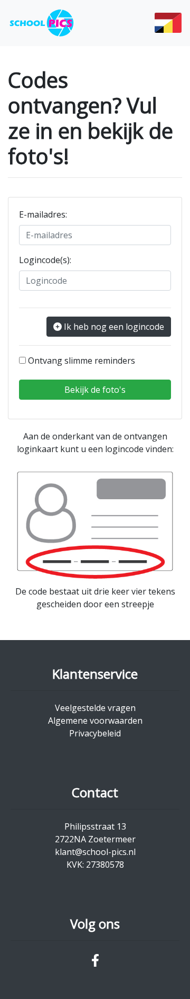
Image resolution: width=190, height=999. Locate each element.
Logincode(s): (45, 260)
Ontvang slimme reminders (81, 360)
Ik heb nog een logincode (114, 326)
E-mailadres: (43, 214)
